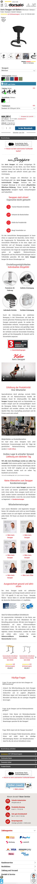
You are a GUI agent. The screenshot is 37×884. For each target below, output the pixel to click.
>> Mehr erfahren (18, 789)
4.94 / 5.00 (15, 2)
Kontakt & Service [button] (8, 874)
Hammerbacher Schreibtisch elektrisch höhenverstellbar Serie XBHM (10, 658)
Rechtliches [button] (5, 866)
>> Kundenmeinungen (17, 499)
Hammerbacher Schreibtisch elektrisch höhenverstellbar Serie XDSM (26, 658)
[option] (3, 79)
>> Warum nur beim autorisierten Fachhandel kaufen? (18, 777)
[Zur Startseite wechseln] (16, 5)
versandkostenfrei (22, 119)
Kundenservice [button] (7, 862)
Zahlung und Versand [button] (9, 870)
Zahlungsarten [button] (6, 830)
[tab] (18, 831)
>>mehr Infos (11, 449)
